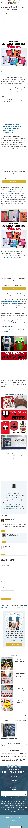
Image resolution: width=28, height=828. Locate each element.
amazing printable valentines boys (11, 303)
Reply (3, 554)
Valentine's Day (14, 457)
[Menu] (1, 2)
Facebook (13, 506)
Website (3, 593)
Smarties (11, 189)
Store (14, 785)
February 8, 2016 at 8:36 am (11, 521)
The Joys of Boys (14, 2)
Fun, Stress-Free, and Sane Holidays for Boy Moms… (20, 661)
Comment (4, 569)
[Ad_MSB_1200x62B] (14, 449)
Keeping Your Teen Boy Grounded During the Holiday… (20, 688)
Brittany (8, 519)
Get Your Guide (14, 644)
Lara (6, 546)
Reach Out (14, 776)
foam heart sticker (6, 195)
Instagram (21, 506)
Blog (14, 782)
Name (2, 581)
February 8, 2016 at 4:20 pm (13, 535)
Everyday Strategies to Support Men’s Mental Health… (20, 675)
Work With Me (14, 787)
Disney (14, 455)
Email (2, 587)
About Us (14, 780)
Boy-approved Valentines (12, 301)
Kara (8, 534)
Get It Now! (14, 182)
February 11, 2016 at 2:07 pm (11, 547)
